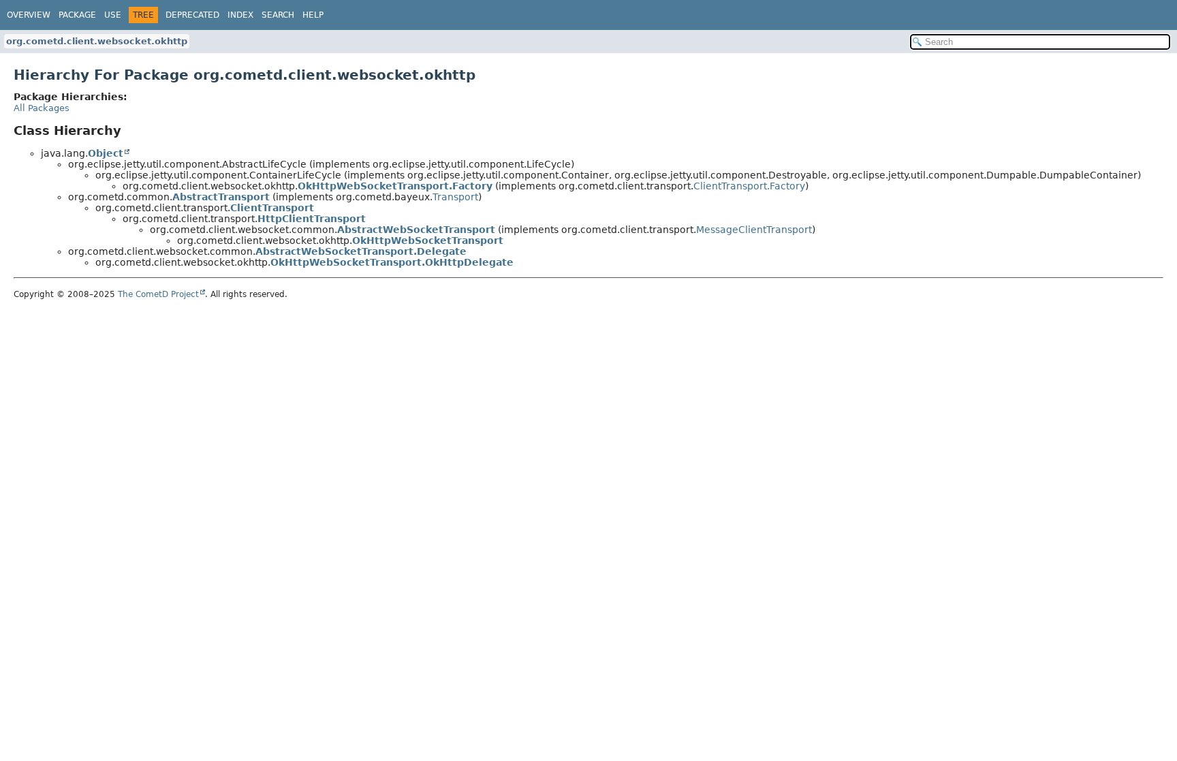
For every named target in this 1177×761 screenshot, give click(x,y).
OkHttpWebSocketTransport (427, 240)
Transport (455, 196)
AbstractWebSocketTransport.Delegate (361, 251)
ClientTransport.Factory (749, 186)
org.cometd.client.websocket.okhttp (96, 41)
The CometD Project (158, 294)
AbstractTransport (221, 196)
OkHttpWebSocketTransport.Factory (395, 186)
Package (77, 15)
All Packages (41, 108)
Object (105, 153)
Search (278, 15)
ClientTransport (272, 207)
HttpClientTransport (311, 218)
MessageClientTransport (754, 229)
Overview (28, 15)
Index (240, 15)
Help (313, 15)
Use (112, 15)
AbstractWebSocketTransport (416, 229)
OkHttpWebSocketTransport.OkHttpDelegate (392, 262)
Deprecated (192, 15)
